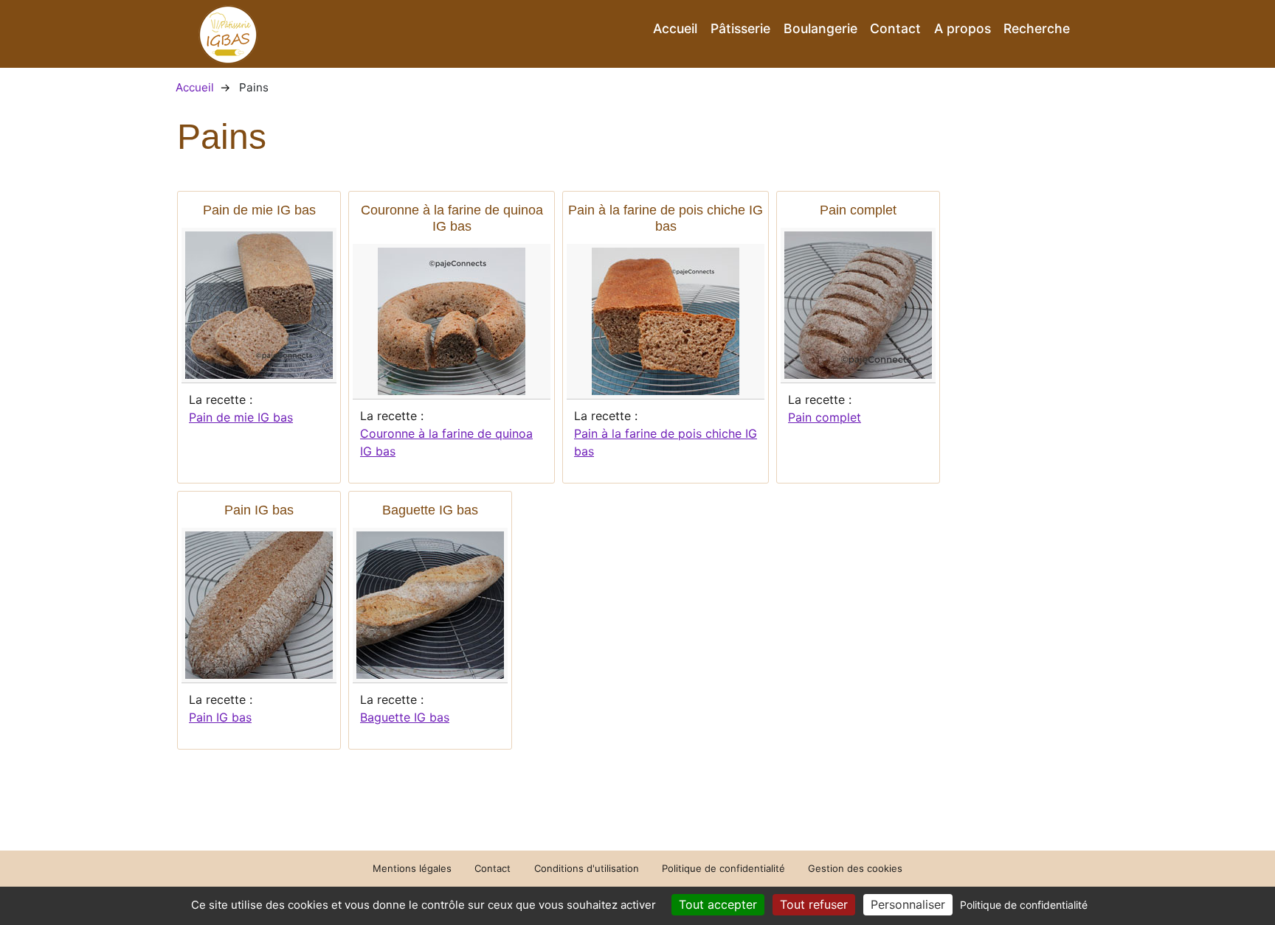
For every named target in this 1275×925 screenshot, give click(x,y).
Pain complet (824, 417)
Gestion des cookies (855, 868)
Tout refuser (814, 904)
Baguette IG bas (404, 717)
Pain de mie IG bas (241, 417)
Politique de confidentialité (723, 868)
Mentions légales (412, 868)
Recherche (1036, 28)
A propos (962, 28)
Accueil (675, 28)
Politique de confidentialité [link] (1024, 904)
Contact (895, 28)
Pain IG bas (220, 717)
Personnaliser (908, 904)
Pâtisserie (740, 28)
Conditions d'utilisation (586, 868)
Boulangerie (820, 28)
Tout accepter (718, 904)
